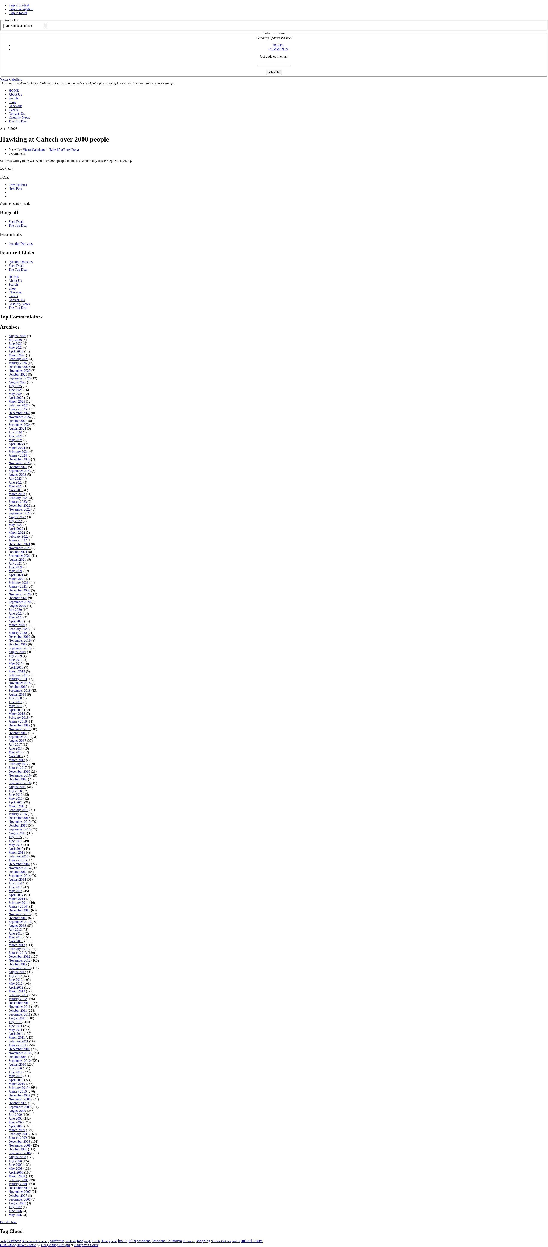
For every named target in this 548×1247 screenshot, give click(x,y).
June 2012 (15, 979)
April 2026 (16, 351)
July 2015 (15, 837)
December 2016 (19, 771)
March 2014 (17, 899)
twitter (236, 1241)
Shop (12, 102)
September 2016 (20, 783)
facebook (70, 1241)
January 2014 (18, 906)
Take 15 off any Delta (64, 149)
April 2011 (16, 1033)
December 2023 (19, 459)
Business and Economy (35, 1241)
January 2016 (18, 814)
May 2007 (15, 1215)
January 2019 (18, 679)
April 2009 (16, 1126)
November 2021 (20, 548)
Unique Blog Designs (55, 1245)
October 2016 (18, 779)
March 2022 (17, 532)
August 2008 (17, 1157)
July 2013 (15, 929)
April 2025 (16, 397)
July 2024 (15, 432)
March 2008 (17, 1176)
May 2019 (15, 663)
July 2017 (15, 744)
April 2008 (16, 1172)
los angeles (127, 1240)
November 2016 (20, 775)
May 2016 (15, 798)
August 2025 (17, 382)
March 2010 (17, 1084)
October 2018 (18, 686)
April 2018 (16, 710)
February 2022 (18, 536)
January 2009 (18, 1137)
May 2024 (15, 440)
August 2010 (17, 1064)
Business (14, 1241)
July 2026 (15, 340)
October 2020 (18, 598)
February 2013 (18, 949)
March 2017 (17, 760)
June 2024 (15, 436)
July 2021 (15, 563)
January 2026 (18, 363)
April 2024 (16, 444)
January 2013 (18, 952)
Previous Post (18, 185)
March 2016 (17, 806)
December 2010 (19, 1049)
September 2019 (20, 648)
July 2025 (15, 386)
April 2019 (16, 667)
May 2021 (15, 571)
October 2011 (18, 1010)
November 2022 (20, 509)
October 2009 (18, 1103)
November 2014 (20, 868)
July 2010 (15, 1068)
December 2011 (19, 1003)
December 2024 (19, 413)
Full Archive (8, 1222)
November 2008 (20, 1145)
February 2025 (18, 405)
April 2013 (16, 941)
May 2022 (15, 525)
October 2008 (18, 1149)
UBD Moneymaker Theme (18, 1245)
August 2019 (17, 652)
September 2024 (20, 424)
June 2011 (15, 1026)
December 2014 (19, 864)
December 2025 (19, 367)
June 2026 (15, 343)
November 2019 (20, 640)
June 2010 (15, 1072)
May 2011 (15, 1030)
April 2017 (16, 756)
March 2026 (17, 355)
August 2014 (17, 879)
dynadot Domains (21, 243)
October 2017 (18, 733)
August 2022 (17, 517)
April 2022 (16, 528)
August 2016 (17, 787)
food (80, 1241)
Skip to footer (18, 13)
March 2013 (17, 945)
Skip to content (19, 5)
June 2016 (15, 794)
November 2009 (20, 1099)
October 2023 (18, 467)
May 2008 (15, 1168)
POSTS (278, 45)
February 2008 (18, 1180)
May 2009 (15, 1122)
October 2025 (18, 374)
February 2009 (18, 1134)
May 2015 (15, 845)
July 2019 (15, 656)
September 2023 (20, 471)
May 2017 (15, 752)
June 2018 (15, 702)
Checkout (15, 106)
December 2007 (19, 1188)
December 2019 (19, 636)
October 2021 (18, 552)
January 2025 (18, 409)
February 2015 (18, 856)
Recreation (189, 1241)
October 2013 (18, 918)
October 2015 (18, 825)
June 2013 (15, 933)
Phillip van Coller (86, 1245)
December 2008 (19, 1141)
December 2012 (19, 956)
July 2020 (15, 609)
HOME (14, 90)
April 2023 (16, 490)
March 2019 (17, 671)
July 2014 (15, 883)
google (87, 1241)
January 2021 (18, 586)
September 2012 (20, 968)
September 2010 (20, 1060)
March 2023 (17, 494)
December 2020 (19, 590)
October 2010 (18, 1057)
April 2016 (16, 802)
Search (13, 98)
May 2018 (15, 706)
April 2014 (16, 895)
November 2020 (20, 594)
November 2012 (20, 960)
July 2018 (15, 698)
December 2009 (19, 1095)
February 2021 (18, 582)
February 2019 (18, 675)
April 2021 (16, 575)
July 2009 (15, 1114)
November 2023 (20, 463)
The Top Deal (18, 121)
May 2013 (15, 937)
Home (104, 1241)
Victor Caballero (11, 79)
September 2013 (20, 922)
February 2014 (18, 902)
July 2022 (15, 521)
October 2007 (18, 1195)
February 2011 (18, 1041)
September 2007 (20, 1199)
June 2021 (15, 567)
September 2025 (20, 378)
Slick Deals (16, 221)
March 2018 (17, 713)
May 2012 (15, 983)
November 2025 (20, 370)
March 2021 (17, 579)
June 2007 (15, 1211)
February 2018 (18, 717)
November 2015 (20, 821)
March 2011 (17, 1037)
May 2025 (15, 394)
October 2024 (18, 421)
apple (3, 1241)
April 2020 (16, 621)
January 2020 (18, 633)
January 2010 (18, 1091)
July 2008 (15, 1161)
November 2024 (20, 417)
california (57, 1241)
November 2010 (20, 1053)
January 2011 (18, 1045)
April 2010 (16, 1080)
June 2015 (15, 841)
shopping (203, 1241)
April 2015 (16, 848)
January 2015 (18, 860)
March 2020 (17, 625)
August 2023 (17, 474)
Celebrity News (19, 117)
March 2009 (17, 1130)
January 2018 (18, 721)
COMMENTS (278, 49)
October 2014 (18, 872)
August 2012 (17, 972)
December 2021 (19, 544)
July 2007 (15, 1207)
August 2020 (17, 606)
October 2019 (18, 644)
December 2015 (19, 818)
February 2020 (18, 629)
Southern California (221, 1241)
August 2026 (17, 336)
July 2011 (15, 1022)
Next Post (15, 188)
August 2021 (17, 559)
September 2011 (19, 1014)
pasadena (144, 1241)
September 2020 (20, 602)
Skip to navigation (21, 9)
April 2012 (16, 987)
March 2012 (17, 991)
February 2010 (18, 1087)
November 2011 (19, 1006)
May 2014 (15, 891)
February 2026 (18, 359)
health (96, 1241)
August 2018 (17, 694)
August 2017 (17, 740)
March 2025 (17, 401)
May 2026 (15, 347)
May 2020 (15, 617)
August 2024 (17, 428)
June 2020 (15, 613)
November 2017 (20, 729)
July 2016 (15, 791)
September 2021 (20, 555)
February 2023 (18, 498)
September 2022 (20, 513)
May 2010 (15, 1076)
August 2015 (17, 833)
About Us (15, 94)
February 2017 (18, 764)
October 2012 (18, 964)
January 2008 (18, 1184)
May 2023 (15, 486)
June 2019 (15, 660)
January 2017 (18, 767)
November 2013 (20, 914)
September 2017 (20, 737)
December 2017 (19, 725)
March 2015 (17, 852)
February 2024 (18, 451)
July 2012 (15, 976)
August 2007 (17, 1203)
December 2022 (19, 505)
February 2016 (18, 810)
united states (252, 1240)
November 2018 (20, 683)
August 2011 (17, 1018)
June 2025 (15, 390)
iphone (113, 1241)
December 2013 (19, 910)
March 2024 (17, 448)
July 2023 (15, 478)
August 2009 (17, 1111)
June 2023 (15, 482)
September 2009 (20, 1107)
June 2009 (15, 1118)
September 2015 (20, 829)
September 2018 (20, 690)
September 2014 (20, 875)
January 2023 (18, 501)
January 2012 (18, 999)
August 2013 (17, 925)
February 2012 (18, 995)
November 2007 (20, 1191)
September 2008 (20, 1153)
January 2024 (18, 455)
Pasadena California (167, 1241)
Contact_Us (17, 113)
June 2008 (15, 1164)
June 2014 (15, 887)
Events (13, 110)
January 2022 (18, 540)
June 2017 (15, 748)
